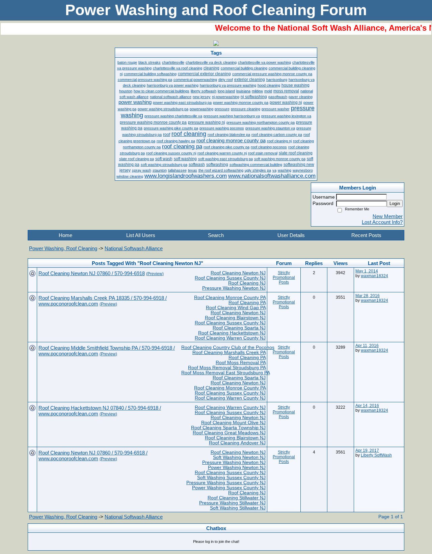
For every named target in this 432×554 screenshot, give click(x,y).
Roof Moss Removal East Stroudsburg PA (225, 372)
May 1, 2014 (366, 271)
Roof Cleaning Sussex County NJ (230, 278)
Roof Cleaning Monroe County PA (230, 297)
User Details (291, 235)
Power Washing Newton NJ (237, 467)
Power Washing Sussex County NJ (229, 487)
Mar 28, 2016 (367, 295)
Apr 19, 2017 (367, 450)
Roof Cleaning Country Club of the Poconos (227, 347)
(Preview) (155, 273)
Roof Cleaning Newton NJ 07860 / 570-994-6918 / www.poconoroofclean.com (92, 455)
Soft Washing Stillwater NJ (238, 508)
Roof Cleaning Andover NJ (237, 442)
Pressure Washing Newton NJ (234, 288)
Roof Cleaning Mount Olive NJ (233, 422)
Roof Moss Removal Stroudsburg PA (227, 367)
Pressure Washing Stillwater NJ (232, 502)
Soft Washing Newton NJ (239, 457)
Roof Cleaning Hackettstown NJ (232, 333)
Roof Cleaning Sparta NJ (239, 327)
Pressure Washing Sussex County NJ (226, 482)
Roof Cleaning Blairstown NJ (235, 317)
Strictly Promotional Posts (284, 277)
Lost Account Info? (382, 222)
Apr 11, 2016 (367, 345)
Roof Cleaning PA (247, 302)
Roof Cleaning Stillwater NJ (237, 497)
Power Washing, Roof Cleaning (63, 248)
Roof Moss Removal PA (241, 362)
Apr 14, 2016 (367, 405)
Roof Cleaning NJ (247, 283)
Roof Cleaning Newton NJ (238, 272)
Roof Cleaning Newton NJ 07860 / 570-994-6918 (91, 273)
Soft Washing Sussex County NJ (231, 477)
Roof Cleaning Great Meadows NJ (229, 432)
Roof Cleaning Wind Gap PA (236, 307)
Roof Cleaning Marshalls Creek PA (229, 352)
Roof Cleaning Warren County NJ (230, 338)
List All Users (140, 235)
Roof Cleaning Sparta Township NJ (228, 427)
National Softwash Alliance (134, 248)
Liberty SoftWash (376, 455)
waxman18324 (374, 275)
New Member (388, 216)
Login (394, 203)
